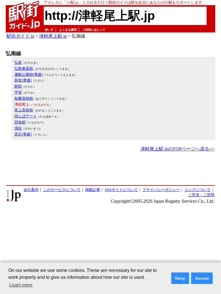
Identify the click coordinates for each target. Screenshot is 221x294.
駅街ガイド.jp (20, 36)
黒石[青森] (23, 134)
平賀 (18, 92)
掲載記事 (92, 189)
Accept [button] (202, 278)
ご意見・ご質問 (201, 195)
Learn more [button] (21, 285)
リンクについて (197, 189)
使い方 (49, 29)
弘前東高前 (23, 68)
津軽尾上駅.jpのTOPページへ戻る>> (177, 148)
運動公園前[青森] (28, 74)
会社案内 (31, 189)
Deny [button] (180, 278)
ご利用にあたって (93, 29)
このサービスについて (62, 189)
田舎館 (20, 122)
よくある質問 (68, 29)
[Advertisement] (110, 169)
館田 (18, 86)
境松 (18, 128)
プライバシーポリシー (161, 189)
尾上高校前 (23, 110)
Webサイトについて (121, 189)
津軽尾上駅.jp (53, 36)
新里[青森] (23, 80)
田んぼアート (25, 116)
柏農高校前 (23, 98)
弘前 (18, 62)
